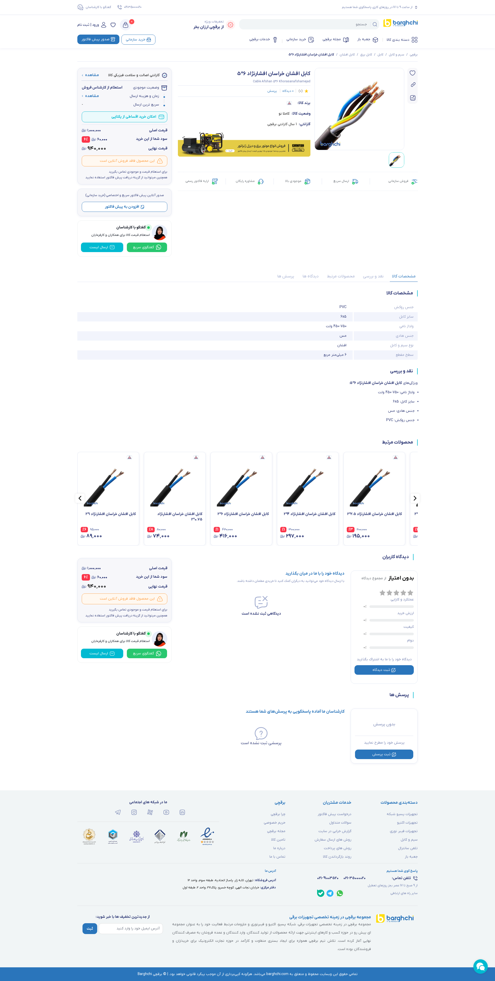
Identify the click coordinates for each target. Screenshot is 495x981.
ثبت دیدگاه (381, 670)
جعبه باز (363, 39)
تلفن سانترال (408, 848)
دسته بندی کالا (398, 39)
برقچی (414, 55)
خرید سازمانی (296, 39)
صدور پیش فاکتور (95, 39)
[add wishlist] (412, 73)
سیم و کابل (396, 55)
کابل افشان (347, 55)
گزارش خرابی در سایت (334, 831)
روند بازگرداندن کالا (337, 856)
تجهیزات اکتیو (407, 822)
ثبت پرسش (381, 754)
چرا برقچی (278, 814)
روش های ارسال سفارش (333, 839)
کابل (380, 55)
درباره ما (279, 848)
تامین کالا (278, 839)
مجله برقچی (332, 39)
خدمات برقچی (259, 39)
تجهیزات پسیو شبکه (402, 814)
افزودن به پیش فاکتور (122, 206)
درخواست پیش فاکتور (334, 814)
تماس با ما (277, 856)
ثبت (90, 928)
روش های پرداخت (337, 848)
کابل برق (366, 55)
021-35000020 (133, 7)
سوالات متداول (340, 822)
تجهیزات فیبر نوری (404, 831)
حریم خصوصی (274, 822)
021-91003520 (328, 878)
